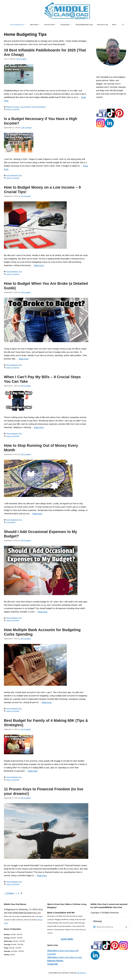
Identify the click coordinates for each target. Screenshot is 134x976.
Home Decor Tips (102, 24)
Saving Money (65, 24)
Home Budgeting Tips (17, 24)
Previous (9, 893)
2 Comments (10, 522)
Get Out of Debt (49, 24)
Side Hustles (34, 24)
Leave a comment (12, 109)
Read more (39, 265)
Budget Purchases (13, 107)
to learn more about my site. (64, 957)
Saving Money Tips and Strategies (33, 107)
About (114, 24)
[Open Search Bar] (123, 25)
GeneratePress (81, 973)
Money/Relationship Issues (84, 24)
